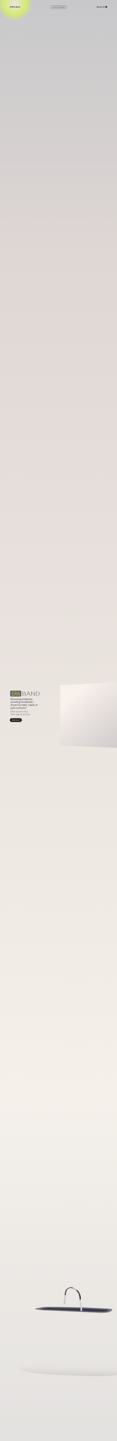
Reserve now (16, 720)
